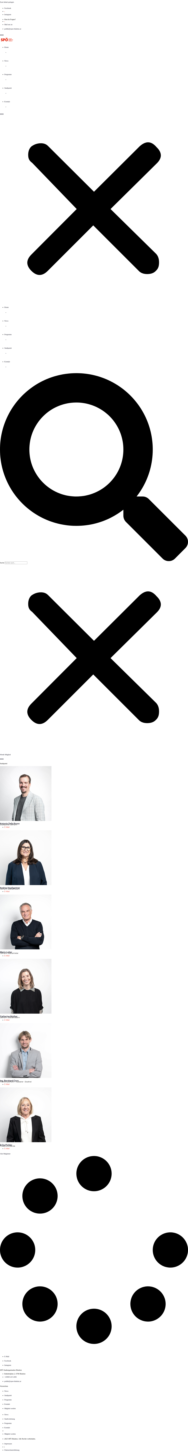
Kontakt (7, 104)
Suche (2, 563)
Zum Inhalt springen (7, 2)
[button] (94, 208)
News (6, 63)
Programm (8, 77)
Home (6, 49)
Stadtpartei (8, 90)
